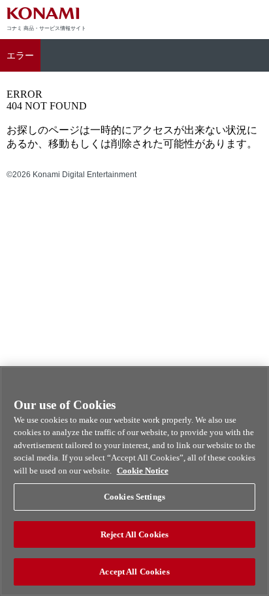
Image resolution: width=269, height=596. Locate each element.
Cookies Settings (134, 497)
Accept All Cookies (134, 571)
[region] (134, 481)
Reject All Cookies (134, 534)
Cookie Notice (142, 470)
